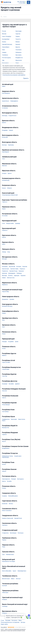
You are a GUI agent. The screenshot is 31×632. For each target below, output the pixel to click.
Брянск (4, 122)
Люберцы (19, 273)
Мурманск (5, 284)
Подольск (22, 269)
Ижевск (18, 42)
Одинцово (16, 275)
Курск (3, 244)
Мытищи (4, 275)
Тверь (3, 547)
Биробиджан (5, 152)
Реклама (7, 620)
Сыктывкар (5, 411)
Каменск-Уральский (7, 518)
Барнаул (18, 44)
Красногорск (5, 269)
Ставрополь (5, 533)
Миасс (13, 578)
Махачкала (19, 60)
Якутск (4, 441)
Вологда (4, 145)
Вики (20, 620)
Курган (4, 237)
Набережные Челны (7, 456)
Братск (10, 173)
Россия (4, 31)
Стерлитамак (5, 369)
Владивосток (19, 57)
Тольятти (18, 39)
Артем (16, 341)
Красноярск (5, 63)
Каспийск (11, 384)
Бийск (3, 86)
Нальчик (4, 391)
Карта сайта (4, 624)
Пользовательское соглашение (10, 622)
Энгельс (11, 503)
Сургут (14, 571)
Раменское (5, 271)
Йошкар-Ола (5, 427)
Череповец (11, 145)
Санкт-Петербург (6, 36)
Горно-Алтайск (6, 362)
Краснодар (18, 31)
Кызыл (4, 464)
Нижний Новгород (7, 44)
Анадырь (4, 599)
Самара (4, 52)
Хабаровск (18, 52)
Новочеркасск (6, 479)
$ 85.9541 (22, 1)
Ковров (11, 130)
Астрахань (5, 108)
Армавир (17, 223)
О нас (2, 620)
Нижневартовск (22, 571)
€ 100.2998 (22, 3)
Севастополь (21, 419)
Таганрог (13, 479)
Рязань (4, 488)
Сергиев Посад (13, 271)
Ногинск (10, 275)
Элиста (4, 397)
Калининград (5, 180)
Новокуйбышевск (13, 496)
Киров (3, 209)
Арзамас (12, 299)
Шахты (4, 481)
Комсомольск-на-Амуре (8, 561)
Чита (3, 159)
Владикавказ (5, 448)
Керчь (3, 420)
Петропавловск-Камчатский (10, 195)
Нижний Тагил (18, 518)
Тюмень (18, 36)
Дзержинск (5, 299)
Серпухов (21, 271)
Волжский (5, 137)
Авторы (23, 622)
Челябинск (5, 55)
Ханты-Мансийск (6, 571)
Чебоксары (5, 592)
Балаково (4, 503)
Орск (3, 320)
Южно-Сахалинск (7, 510)
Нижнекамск (5, 457)
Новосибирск (5, 47)
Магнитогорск (6, 578)
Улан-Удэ (4, 376)
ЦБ (18, 1)
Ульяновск (18, 49)
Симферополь (6, 419)
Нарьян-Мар (5, 291)
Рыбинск (4, 613)
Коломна (18, 266)
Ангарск (4, 173)
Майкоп (4, 355)
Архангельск (5, 101)
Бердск (4, 313)
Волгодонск (20, 479)
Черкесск (4, 202)
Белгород (4, 115)
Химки (4, 277)
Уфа (3, 60)
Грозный (4, 585)
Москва (4, 34)
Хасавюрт (4, 384)
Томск (17, 63)
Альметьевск (17, 456)
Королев (24, 266)
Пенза (3, 334)
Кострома (4, 215)
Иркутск (18, 47)
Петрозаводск (6, 404)
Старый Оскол (12, 115)
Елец (8, 252)
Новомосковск (10, 554)
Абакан (4, 471)
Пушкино (23, 275)
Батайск (9, 481)
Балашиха (5, 266)
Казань (4, 42)
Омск (3, 49)
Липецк (4, 252)
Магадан (4, 259)
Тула (3, 554)
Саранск (4, 434)
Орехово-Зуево (14, 269)
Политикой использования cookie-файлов (13, 75)
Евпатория (14, 419)
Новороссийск (10, 223)
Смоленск (4, 525)
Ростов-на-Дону (6, 57)
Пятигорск (20, 533)
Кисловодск (13, 533)
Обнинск (9, 188)
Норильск (4, 230)
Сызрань (4, 496)
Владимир (5, 130)
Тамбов (4, 540)
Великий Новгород (7, 306)
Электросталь (11, 277)
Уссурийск (11, 341)
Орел (3, 327)
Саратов (18, 34)
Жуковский (12, 266)
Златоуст (18, 578)
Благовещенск (6, 93)
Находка (4, 341)
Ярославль (18, 55)
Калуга (4, 188)
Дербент (17, 384)
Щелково (4, 273)
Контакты (14, 620)
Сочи (3, 223)
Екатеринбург (6, 39)
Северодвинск (14, 101)
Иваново (4, 165)
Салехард (4, 606)
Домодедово (11, 273)
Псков (3, 348)
